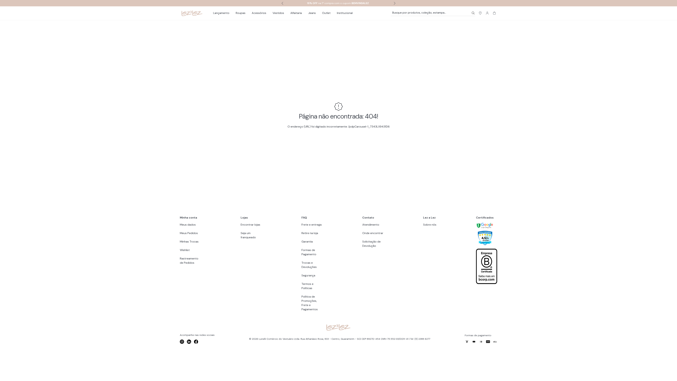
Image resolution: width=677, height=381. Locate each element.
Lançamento (221, 13)
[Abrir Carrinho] (494, 13)
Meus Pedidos (189, 233)
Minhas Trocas (189, 241)
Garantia (307, 241)
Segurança (308, 275)
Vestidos (278, 13)
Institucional (345, 13)
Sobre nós (429, 224)
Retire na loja (309, 233)
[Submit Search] (473, 13)
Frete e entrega (311, 224)
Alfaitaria (296, 13)
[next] (395, 3)
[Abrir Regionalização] (480, 13)
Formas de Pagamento (308, 252)
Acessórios (259, 13)
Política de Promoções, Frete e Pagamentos (309, 303)
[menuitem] (221, 13)
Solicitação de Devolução (371, 244)
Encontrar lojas (250, 224)
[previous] (282, 3)
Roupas (240, 13)
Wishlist (185, 250)
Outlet (326, 13)
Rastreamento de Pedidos (189, 261)
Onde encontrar (372, 233)
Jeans (312, 13)
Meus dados (188, 224)
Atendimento (370, 224)
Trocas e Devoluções (309, 265)
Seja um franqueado (248, 235)
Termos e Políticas (307, 286)
